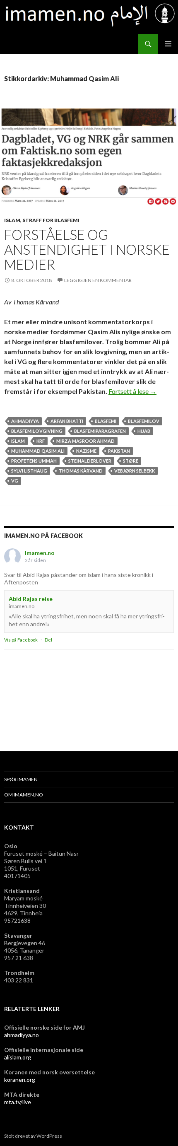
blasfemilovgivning (37, 431)
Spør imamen (21, 779)
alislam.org (17, 1057)
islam (12, 220)
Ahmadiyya (25, 421)
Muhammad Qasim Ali (38, 451)
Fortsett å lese (132, 391)
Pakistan (119, 451)
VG (14, 480)
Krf (40, 441)
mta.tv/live (17, 1101)
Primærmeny (168, 44)
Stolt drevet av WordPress (33, 1136)
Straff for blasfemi (50, 220)
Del (48, 639)
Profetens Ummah (34, 460)
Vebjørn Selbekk (134, 470)
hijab (143, 431)
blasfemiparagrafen (100, 431)
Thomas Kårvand (81, 470)
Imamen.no (40, 552)
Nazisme (86, 451)
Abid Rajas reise (31, 598)
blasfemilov (143, 421)
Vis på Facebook (21, 639)
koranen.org (19, 1079)
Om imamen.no (23, 794)
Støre (130, 460)
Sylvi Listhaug (29, 470)
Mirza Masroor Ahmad (85, 441)
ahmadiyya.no (21, 1034)
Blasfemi (105, 421)
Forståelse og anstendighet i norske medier (87, 249)
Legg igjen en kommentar (98, 280)
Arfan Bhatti (67, 421)
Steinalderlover (89, 460)
